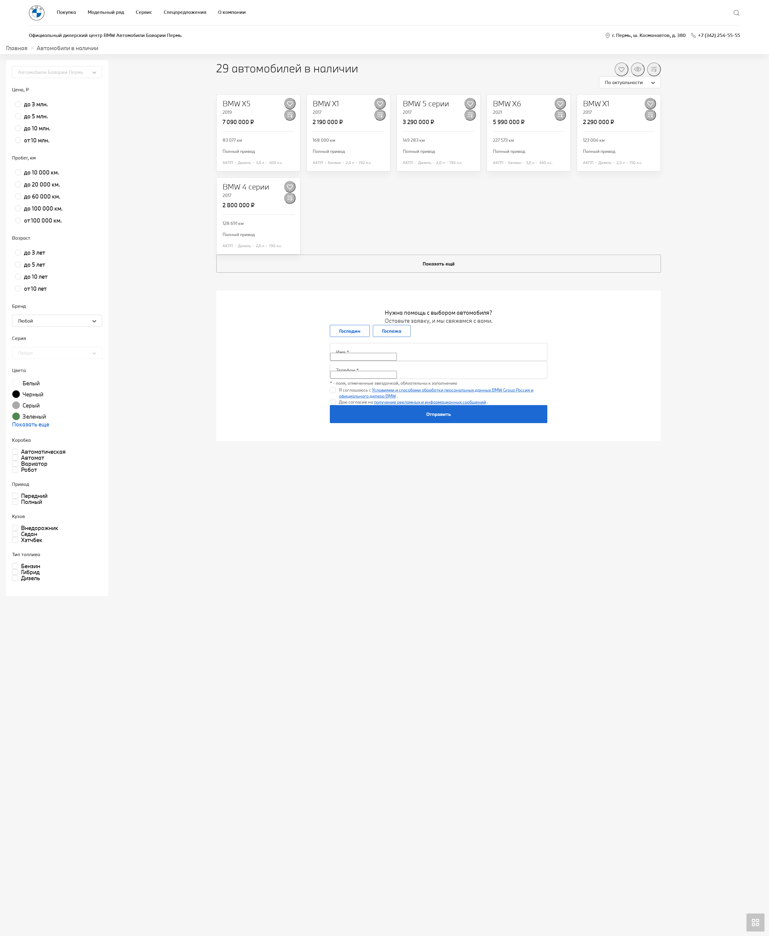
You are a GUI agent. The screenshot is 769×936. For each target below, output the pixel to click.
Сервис (144, 12)
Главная (17, 48)
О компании (232, 12)
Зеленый (34, 416)
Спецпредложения (185, 12)
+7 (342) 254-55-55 (719, 35)
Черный (33, 394)
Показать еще (30, 424)
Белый (31, 383)
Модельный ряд (106, 12)
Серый (31, 405)
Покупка (66, 12)
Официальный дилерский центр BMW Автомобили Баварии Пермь (105, 35)
